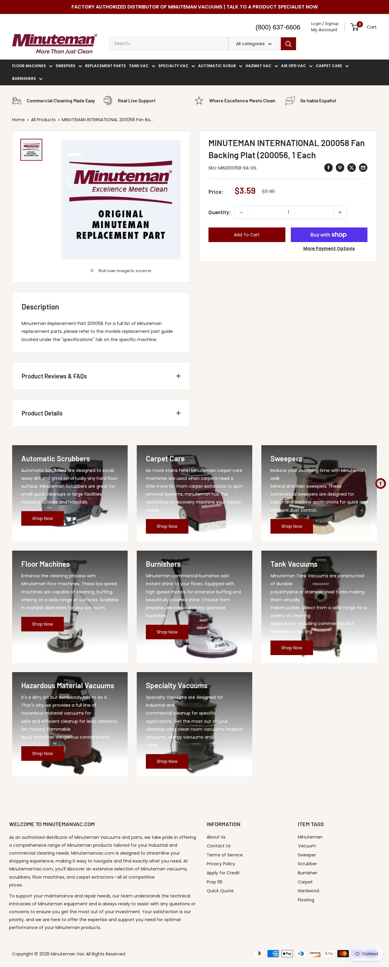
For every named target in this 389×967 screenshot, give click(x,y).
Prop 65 (214, 882)
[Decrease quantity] (241, 212)
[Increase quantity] (340, 212)
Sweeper (307, 855)
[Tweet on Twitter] (351, 167)
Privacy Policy (221, 864)
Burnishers (24, 78)
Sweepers (65, 65)
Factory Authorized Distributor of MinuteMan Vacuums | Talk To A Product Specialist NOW (194, 6)
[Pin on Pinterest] (340, 167)
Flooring (306, 900)
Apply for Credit (223, 873)
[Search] (288, 43)
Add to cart (247, 235)
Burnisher (307, 873)
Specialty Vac (173, 65)
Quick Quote (220, 891)
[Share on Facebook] (328, 167)
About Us (216, 837)
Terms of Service (225, 855)
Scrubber (307, 864)
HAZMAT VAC (258, 65)
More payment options (329, 248)
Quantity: (219, 212)
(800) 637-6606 (278, 27)
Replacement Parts (105, 65)
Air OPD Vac (293, 65)
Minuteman (310, 837)
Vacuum (307, 846)
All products (43, 120)
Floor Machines (29, 65)
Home (18, 120)
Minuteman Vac (68, 954)
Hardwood (308, 891)
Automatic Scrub (217, 65)
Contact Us (219, 846)
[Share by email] (363, 167)
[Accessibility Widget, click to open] (380, 483)
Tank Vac (139, 65)
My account (324, 29)
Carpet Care (329, 65)
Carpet (305, 882)
